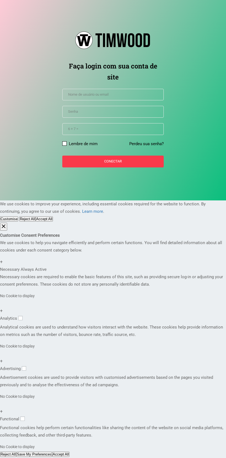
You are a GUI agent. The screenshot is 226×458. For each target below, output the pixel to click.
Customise (9, 219)
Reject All (27, 219)
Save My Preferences (34, 454)
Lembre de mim (83, 143)
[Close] (3, 227)
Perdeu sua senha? (146, 143)
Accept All (44, 219)
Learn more (92, 211)
